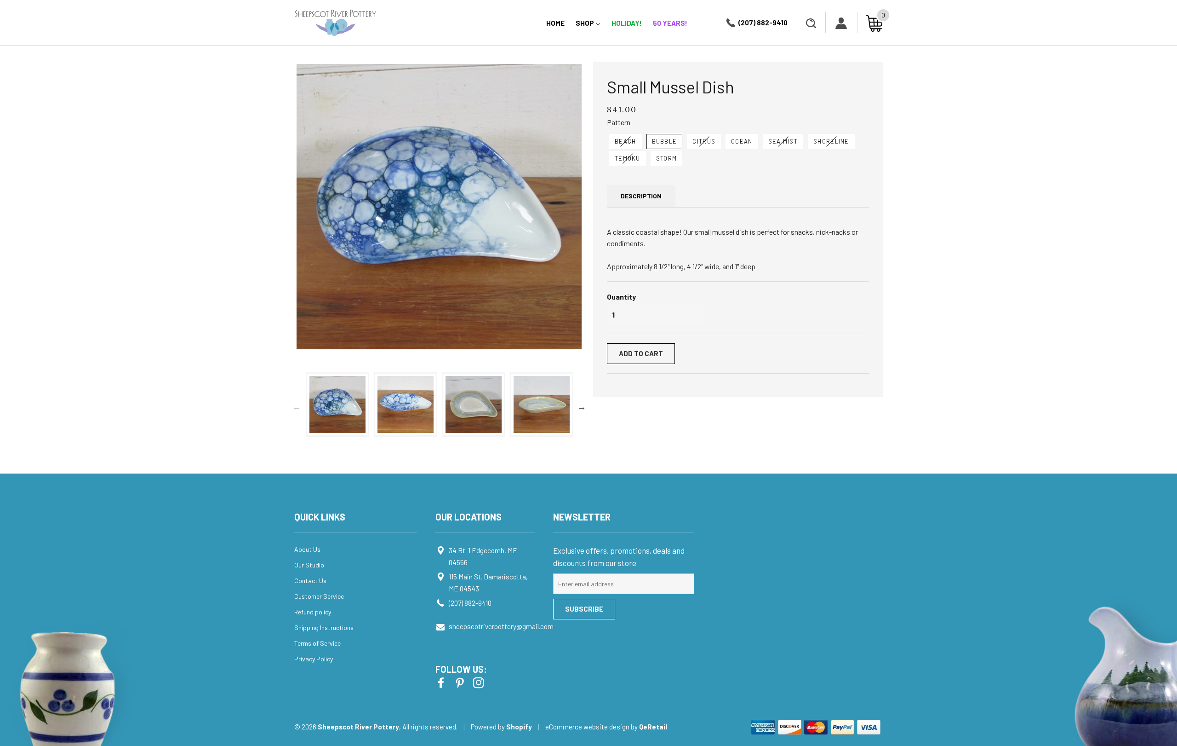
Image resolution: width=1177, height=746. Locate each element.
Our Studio (309, 565)
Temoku (627, 158)
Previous (296, 406)
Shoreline (831, 141)
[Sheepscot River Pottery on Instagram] (479, 682)
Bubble (664, 141)
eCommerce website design (588, 727)
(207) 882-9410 (763, 22)
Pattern (618, 122)
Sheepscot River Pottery (358, 727)
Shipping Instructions (324, 627)
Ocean (742, 141)
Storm (666, 158)
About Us (307, 549)
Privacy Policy (313, 659)
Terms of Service (317, 643)
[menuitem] (555, 23)
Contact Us (310, 580)
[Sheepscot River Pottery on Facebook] (441, 682)
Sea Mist (783, 141)
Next (581, 406)
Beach (625, 141)
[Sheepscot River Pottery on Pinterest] (460, 682)
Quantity (621, 296)
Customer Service (319, 596)
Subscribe (584, 609)
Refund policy (312, 612)
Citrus (703, 141)
